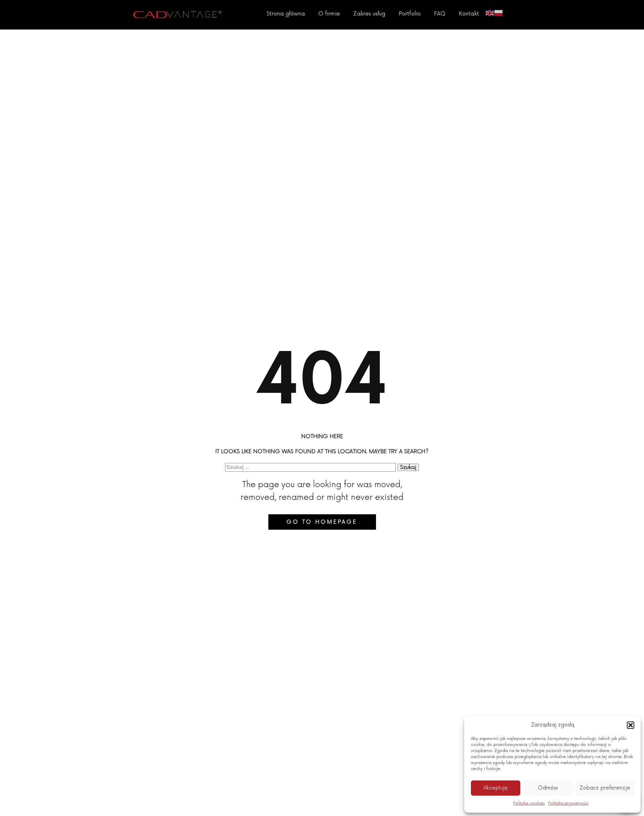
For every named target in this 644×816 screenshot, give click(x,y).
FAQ (439, 13)
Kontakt (469, 13)
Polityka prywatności (568, 803)
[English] (490, 12)
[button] (630, 725)
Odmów (548, 788)
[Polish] (498, 12)
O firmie (329, 13)
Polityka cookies (529, 803)
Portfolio (410, 13)
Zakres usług (369, 13)
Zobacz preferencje (605, 788)
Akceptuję (495, 788)
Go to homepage (321, 522)
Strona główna (286, 13)
